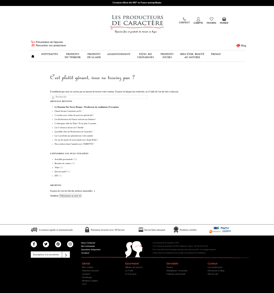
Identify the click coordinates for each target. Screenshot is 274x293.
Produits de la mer (94, 56)
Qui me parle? (61, 171)
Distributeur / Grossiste (177, 270)
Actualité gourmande (64, 159)
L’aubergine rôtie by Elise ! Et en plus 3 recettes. (76, 123)
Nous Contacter (88, 243)
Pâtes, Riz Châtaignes (145, 56)
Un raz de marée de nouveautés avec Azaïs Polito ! (76, 140)
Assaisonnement (118, 54)
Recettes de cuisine (63, 163)
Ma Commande (88, 246)
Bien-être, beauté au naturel (192, 56)
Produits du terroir (73, 56)
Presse (169, 267)
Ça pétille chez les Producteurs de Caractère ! (74, 131)
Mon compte (87, 267)
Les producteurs (215, 267)
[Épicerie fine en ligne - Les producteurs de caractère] (137, 23)
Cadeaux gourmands (175, 274)
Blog (243, 45)
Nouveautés (49, 54)
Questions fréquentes (91, 249)
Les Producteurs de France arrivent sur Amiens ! (75, 119)
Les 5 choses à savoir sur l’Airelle (69, 127)
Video (57, 167)
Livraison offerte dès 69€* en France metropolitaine (137, 2)
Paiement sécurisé (90, 270)
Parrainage (87, 277)
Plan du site (213, 274)
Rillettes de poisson (134, 267)
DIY (56, 175)
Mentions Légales (90, 281)
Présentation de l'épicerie (49, 42)
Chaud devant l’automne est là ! (68, 111)
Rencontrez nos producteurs (50, 45)
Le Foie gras (130, 274)
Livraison (85, 253)
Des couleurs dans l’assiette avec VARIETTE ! (74, 144)
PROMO (216, 54)
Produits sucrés (167, 56)
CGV (84, 284)
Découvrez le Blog (216, 270)
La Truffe (129, 270)
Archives (54, 195)
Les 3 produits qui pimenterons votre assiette (74, 136)
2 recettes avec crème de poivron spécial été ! (74, 115)
